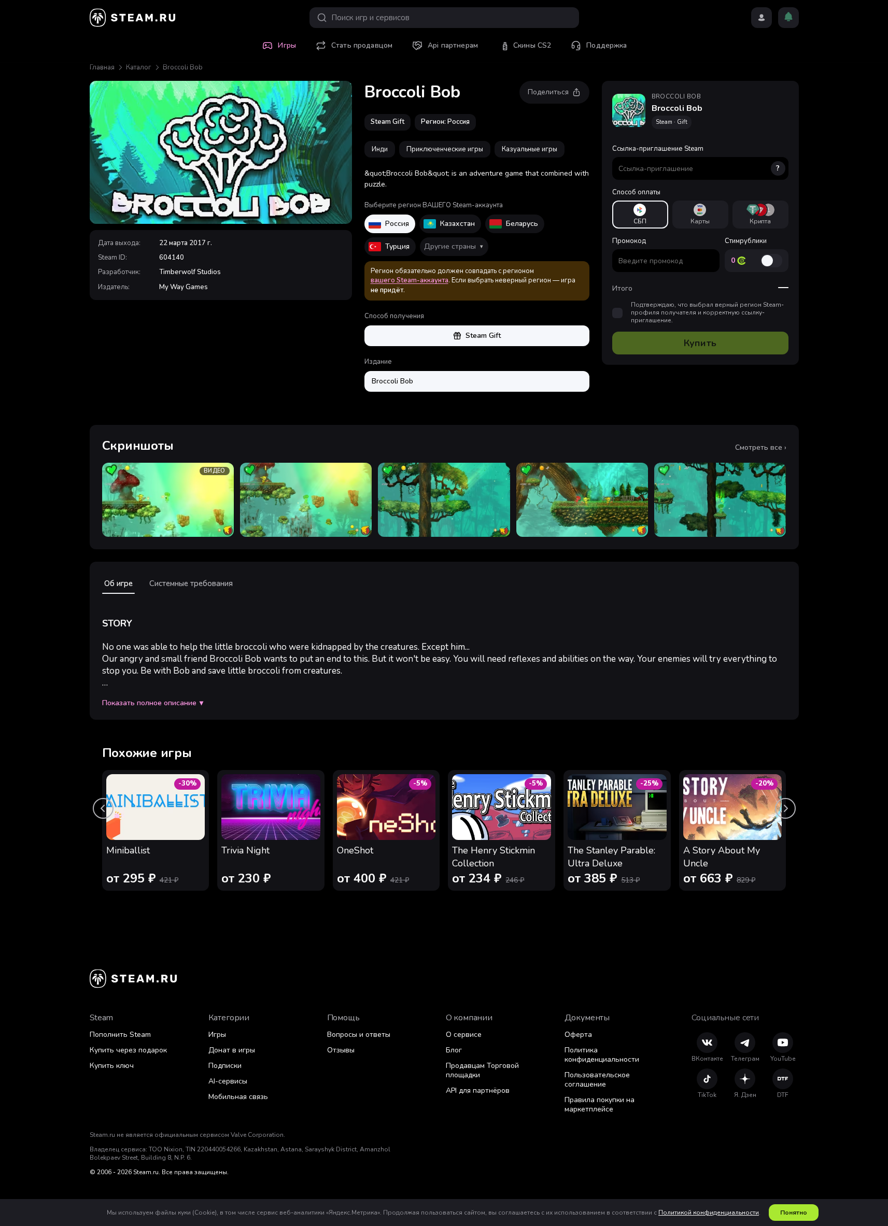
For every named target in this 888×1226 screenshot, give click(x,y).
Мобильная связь (238, 1097)
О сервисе (464, 1034)
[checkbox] (617, 313)
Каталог (138, 67)
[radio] (640, 215)
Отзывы (341, 1050)
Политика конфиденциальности (602, 1054)
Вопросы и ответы (358, 1034)
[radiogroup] (700, 215)
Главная (102, 67)
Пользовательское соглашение (597, 1079)
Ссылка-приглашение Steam (696, 158)
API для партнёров (478, 1090)
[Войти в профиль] (761, 17)
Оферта (578, 1034)
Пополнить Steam (120, 1034)
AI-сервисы (227, 1081)
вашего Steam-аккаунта (409, 280)
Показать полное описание (152, 703)
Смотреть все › (760, 448)
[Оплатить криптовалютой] (760, 215)
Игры (217, 1034)
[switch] (771, 260)
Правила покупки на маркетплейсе (600, 1104)
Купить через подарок (128, 1050)
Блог (454, 1050)
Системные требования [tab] (191, 583)
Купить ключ (112, 1066)
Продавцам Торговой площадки (482, 1070)
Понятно (793, 1212)
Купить (700, 343)
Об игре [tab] (118, 583)
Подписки (225, 1066)
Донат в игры (231, 1050)
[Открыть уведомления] (788, 17)
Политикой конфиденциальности (708, 1212)
